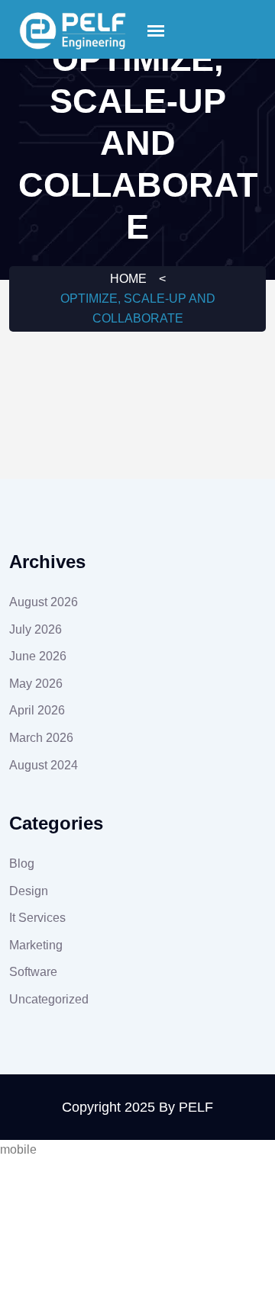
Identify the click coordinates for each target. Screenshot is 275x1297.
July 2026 (35, 629)
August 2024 (43, 765)
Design (28, 890)
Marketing (36, 945)
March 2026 (41, 737)
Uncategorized (49, 999)
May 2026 (36, 683)
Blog (21, 863)
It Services (37, 917)
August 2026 (43, 602)
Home (128, 278)
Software (33, 971)
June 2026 (37, 656)
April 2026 (37, 710)
